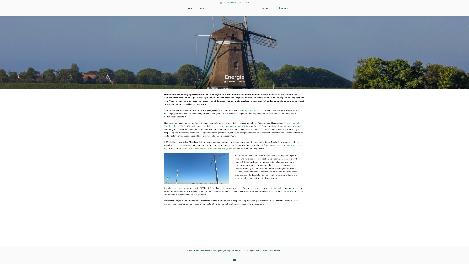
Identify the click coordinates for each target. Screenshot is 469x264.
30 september (287, 191)
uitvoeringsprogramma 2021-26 (234, 126)
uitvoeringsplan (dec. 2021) (250, 110)
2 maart (274, 191)
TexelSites (278, 251)
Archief (265, 8)
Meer (202, 8)
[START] (225, 82)
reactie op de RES (295, 145)
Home (189, 8)
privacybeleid (223, 251)
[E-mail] (234, 259)
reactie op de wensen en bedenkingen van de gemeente (209, 148)
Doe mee (283, 8)
